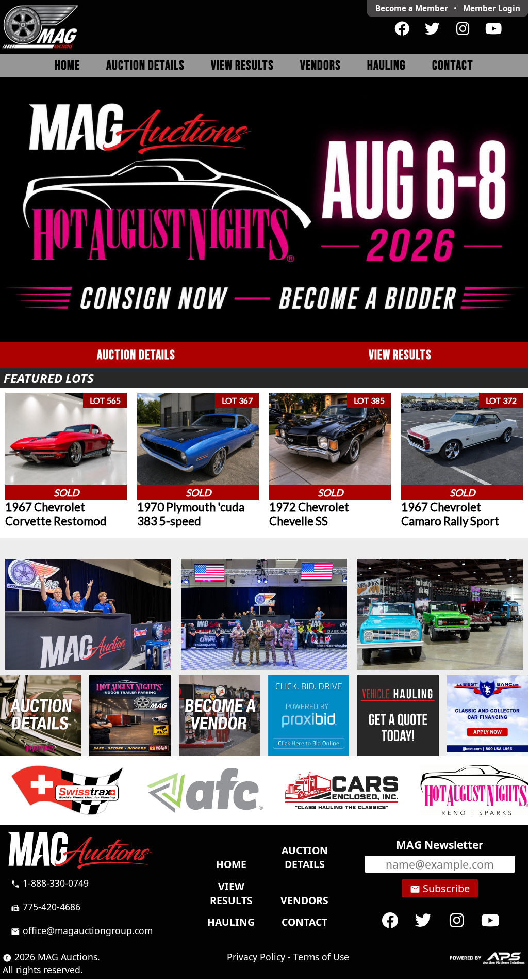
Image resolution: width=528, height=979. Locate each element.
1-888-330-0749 (50, 883)
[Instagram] (463, 29)
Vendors (320, 66)
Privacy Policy (256, 957)
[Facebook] (402, 29)
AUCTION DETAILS (136, 355)
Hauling (386, 66)
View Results (242, 66)
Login (491, 8)
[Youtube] (493, 29)
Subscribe (440, 888)
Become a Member (411, 8)
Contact (452, 66)
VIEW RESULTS (400, 355)
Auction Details (145, 66)
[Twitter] (432, 29)
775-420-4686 (45, 907)
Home (67, 66)
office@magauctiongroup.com (82, 930)
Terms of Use (321, 957)
